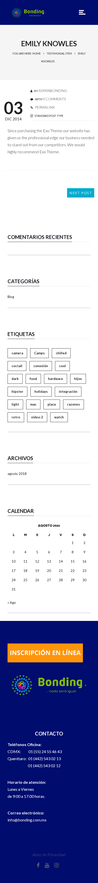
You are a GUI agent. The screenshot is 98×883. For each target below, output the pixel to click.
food (33, 379)
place (51, 404)
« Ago (12, 603)
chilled (61, 353)
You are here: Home (26, 53)
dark (15, 379)
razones (73, 404)
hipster (17, 391)
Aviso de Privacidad (49, 854)
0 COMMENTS (54, 99)
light (15, 404)
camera (17, 353)
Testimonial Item (59, 53)
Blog (11, 297)
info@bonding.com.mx (27, 819)
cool (62, 366)
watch (59, 417)
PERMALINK (44, 107)
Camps (39, 353)
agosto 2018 (17, 474)
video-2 (37, 417)
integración (68, 391)
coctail (17, 366)
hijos (78, 379)
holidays (41, 391)
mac (33, 404)
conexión (40, 366)
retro (16, 417)
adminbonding (52, 90)
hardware (55, 379)
